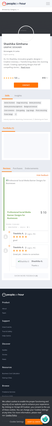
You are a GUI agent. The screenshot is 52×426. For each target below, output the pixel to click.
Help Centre (6, 336)
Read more (25, 67)
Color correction (9, 110)
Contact (26, 85)
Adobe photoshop (35, 103)
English (6, 54)
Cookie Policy (11, 415)
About (4, 309)
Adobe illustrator (9, 103)
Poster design (8, 114)
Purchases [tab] (17, 168)
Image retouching (22, 103)
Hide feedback (42, 175)
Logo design (30, 110)
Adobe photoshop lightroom (13, 106)
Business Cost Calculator (11, 373)
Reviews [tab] (7, 168)
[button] (47, 3)
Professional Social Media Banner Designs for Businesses (19, 215)
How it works (7, 327)
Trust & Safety (7, 331)
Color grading (20, 110)
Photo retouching (41, 110)
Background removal (30, 106)
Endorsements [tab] (31, 168)
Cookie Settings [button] (17, 421)
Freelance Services (8, 392)
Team (4, 313)
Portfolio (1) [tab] (8, 128)
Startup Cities (7, 378)
